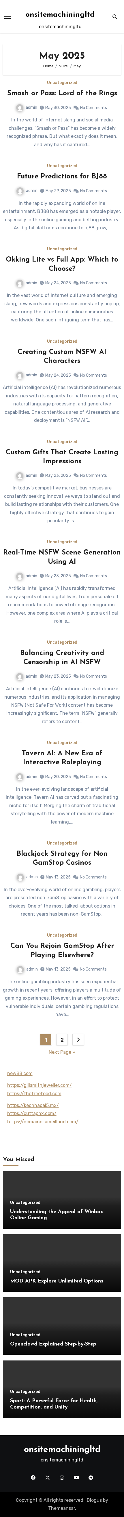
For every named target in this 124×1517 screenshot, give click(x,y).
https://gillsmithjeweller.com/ (39, 1085)
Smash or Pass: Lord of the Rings (62, 93)
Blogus (94, 1500)
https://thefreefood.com (34, 1093)
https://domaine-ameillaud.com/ (42, 1122)
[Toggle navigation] (7, 16)
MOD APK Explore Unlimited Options (56, 1281)
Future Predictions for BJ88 (62, 176)
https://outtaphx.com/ (32, 1113)
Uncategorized (62, 83)
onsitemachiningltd (60, 15)
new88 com (20, 1073)
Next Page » (62, 1052)
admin (31, 107)
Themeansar (61, 1508)
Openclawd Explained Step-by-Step (53, 1344)
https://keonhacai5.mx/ (33, 1105)
